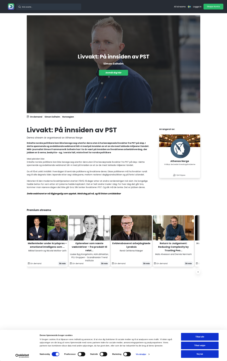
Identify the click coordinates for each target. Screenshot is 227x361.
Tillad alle (199, 337)
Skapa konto (213, 6)
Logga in (197, 6)
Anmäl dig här (113, 72)
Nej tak (200, 354)
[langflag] (189, 6)
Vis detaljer (141, 354)
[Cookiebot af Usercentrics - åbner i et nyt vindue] (22, 356)
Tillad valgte (199, 345)
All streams (180, 6)
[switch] (81, 354)
